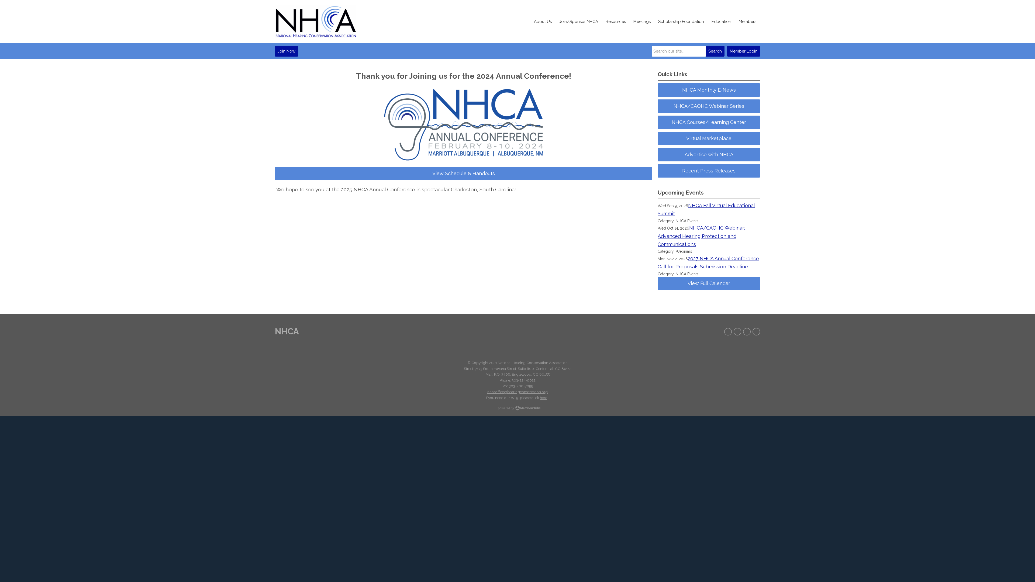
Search (715, 51)
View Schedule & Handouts (463, 173)
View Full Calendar (709, 283)
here (543, 398)
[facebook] (728, 331)
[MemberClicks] (315, 21)
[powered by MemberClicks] (517, 409)
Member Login (743, 51)
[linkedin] (756, 331)
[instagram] (747, 331)
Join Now (286, 51)
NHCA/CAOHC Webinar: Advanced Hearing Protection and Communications (701, 236)
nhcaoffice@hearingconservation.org (517, 392)
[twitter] (737, 331)
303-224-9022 (524, 380)
